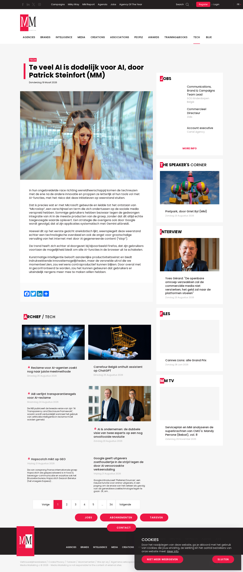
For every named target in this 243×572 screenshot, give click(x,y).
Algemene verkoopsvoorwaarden (129, 562)
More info (190, 148)
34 (111, 504)
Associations (119, 37)
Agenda (102, 4)
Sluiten (223, 559)
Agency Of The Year (130, 4)
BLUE (209, 37)
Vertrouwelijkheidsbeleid (33, 562)
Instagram (39, 4)
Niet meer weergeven (162, 559)
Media (81, 37)
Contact (124, 527)
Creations (98, 37)
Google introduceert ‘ (105, 480)
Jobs (113, 4)
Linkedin (28, 4)
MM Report (88, 4)
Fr (238, 4)
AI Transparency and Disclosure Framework (51, 410)
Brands (45, 37)
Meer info (173, 551)
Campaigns (58, 4)
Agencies (29, 37)
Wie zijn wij (103, 562)
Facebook (22, 4)
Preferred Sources (125, 480)
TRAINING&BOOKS (175, 37)
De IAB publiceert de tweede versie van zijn (50, 408)
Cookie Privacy (56, 562)
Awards (153, 37)
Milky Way (73, 4)
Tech (196, 37)
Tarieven (156, 517)
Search (180, 4)
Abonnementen (121, 517)
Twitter (33, 4)
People (138, 37)
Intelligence (64, 37)
